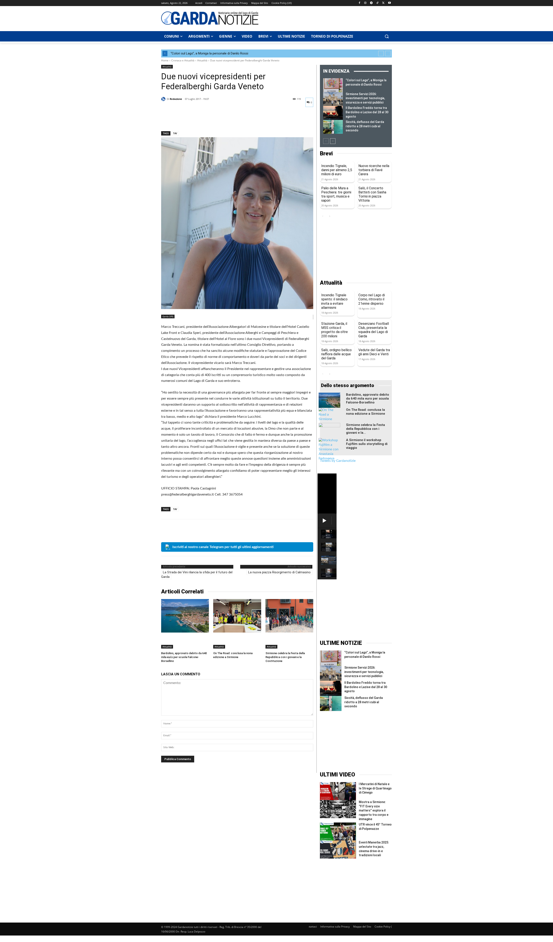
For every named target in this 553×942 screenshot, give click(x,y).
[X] (383, 3)
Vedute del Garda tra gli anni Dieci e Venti (374, 352)
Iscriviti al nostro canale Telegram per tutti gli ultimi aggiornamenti (222, 547)
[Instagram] (365, 3)
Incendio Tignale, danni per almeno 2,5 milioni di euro (336, 170)
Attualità (202, 60)
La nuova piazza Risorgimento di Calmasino (279, 572)
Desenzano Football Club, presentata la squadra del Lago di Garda (373, 330)
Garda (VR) (167, 316)
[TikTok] (377, 3)
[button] (386, 36)
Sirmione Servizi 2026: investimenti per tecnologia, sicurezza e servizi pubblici (365, 98)
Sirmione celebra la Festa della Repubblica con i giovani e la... (365, 429)
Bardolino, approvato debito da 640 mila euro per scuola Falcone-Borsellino (184, 657)
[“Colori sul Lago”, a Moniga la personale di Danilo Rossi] (333, 85)
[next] (388, 53)
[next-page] (332, 141)
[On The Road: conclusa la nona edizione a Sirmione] (237, 616)
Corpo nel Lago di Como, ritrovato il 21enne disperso (371, 299)
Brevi (326, 153)
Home (164, 60)
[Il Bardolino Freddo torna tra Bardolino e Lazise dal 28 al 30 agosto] (333, 113)
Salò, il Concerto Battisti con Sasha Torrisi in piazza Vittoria (372, 194)
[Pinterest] (185, 120)
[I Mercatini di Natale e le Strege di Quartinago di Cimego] (338, 791)
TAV (175, 133)
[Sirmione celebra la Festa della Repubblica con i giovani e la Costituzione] (289, 616)
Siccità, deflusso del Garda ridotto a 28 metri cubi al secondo (365, 126)
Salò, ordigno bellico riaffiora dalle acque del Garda (336, 354)
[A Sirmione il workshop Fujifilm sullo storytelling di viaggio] (329, 449)
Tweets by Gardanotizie (338, 460)
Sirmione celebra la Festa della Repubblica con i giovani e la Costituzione (285, 657)
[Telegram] (371, 3)
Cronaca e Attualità (182, 60)
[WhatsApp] (195, 120)
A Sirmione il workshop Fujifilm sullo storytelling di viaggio (367, 444)
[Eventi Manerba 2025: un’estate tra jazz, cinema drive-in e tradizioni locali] (338, 849)
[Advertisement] (327, 18)
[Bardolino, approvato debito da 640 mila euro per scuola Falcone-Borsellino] (185, 616)
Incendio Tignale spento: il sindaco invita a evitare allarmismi (334, 301)
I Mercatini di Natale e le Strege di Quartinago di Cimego (375, 788)
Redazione (176, 98)
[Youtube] (389, 3)
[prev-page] (326, 141)
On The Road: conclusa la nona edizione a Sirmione (365, 412)
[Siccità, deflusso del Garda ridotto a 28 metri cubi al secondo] (333, 127)
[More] (205, 120)
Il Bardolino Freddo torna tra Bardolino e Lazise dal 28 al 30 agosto (367, 112)
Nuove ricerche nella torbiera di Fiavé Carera (373, 170)
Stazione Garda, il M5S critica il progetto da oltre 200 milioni (334, 330)
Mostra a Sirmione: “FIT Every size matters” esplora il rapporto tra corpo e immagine (373, 810)
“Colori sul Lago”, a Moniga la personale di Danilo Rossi (209, 53)
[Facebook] (359, 3)
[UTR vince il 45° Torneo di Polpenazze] (338, 831)
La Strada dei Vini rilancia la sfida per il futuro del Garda (196, 574)
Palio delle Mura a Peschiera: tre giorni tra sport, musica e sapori (336, 194)
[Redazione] (164, 99)
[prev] (381, 53)
